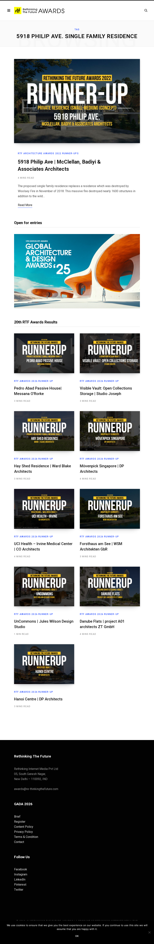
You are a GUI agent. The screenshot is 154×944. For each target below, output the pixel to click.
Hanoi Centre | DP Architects (38, 699)
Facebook (20, 869)
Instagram (20, 874)
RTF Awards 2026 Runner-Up (33, 381)
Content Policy (23, 826)
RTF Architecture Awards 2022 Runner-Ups (48, 153)
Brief (17, 816)
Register (19, 821)
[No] (149, 932)
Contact (19, 842)
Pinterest (20, 884)
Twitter (18, 889)
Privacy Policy (23, 832)
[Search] (145, 10)
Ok (77, 936)
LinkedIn (19, 879)
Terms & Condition (26, 837)
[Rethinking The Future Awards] (39, 10)
